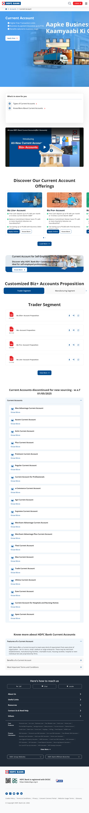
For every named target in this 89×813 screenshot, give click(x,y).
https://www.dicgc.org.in (29, 782)
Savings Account (38, 726)
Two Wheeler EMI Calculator (70, 733)
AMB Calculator (43, 739)
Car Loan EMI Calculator (53, 733)
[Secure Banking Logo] (59, 780)
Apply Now (11, 38)
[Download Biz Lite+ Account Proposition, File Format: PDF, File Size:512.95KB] (69, 359)
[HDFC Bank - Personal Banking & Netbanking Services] (15, 772)
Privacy (35, 798)
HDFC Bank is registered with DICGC (35, 779)
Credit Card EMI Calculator (57, 739)
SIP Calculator (33, 742)
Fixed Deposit (59, 729)
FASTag (51, 729)
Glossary (79, 798)
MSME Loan (67, 729)
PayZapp (45, 729)
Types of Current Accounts (24, 103)
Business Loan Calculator (26, 736)
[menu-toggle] (86, 3)
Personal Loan (23, 723)
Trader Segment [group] (24, 291)
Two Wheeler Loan (50, 723)
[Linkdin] (21, 793)
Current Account (59, 726)
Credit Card (22, 729)
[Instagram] (10, 793)
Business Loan (39, 723)
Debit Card (30, 729)
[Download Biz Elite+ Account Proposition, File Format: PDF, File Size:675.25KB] (69, 315)
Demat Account (69, 726)
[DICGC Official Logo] (15, 780)
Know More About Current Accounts (28, 108)
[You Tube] (14, 793)
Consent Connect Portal (47, 798)
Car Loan (31, 723)
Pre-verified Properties (25, 726)
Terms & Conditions (23, 798)
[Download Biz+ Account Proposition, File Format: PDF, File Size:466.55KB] (69, 330)
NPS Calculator (42, 745)
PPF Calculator (23, 742)
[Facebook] (6, 793)
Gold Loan (60, 723)
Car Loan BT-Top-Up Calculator (28, 745)
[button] (43, 237)
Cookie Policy (10, 798)
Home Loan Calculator (57, 736)
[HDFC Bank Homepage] (6, 9)
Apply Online (13, 231)
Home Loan (68, 723)
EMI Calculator (23, 733)
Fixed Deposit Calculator (45, 742)
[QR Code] (8, 780)
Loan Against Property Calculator (28, 739)
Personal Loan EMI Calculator (37, 733)
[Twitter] (17, 793)
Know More (26, 231)
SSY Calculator (70, 739)
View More (45, 749)
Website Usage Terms (66, 798)
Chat (45, 686)
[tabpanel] (44, 338)
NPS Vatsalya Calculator (54, 745)
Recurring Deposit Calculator (62, 742)
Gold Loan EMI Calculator (42, 736)
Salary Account (48, 726)
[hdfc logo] (11, 3)
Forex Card (38, 729)
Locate (71, 686)
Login (77, 3)
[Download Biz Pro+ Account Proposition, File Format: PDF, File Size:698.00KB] (69, 345)
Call (20, 686)
